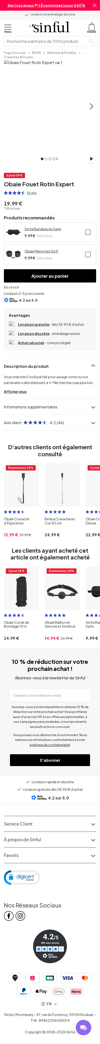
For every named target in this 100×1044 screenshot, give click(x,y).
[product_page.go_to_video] (91, 159)
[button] (95, 5)
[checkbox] (88, 232)
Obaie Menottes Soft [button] (41, 251)
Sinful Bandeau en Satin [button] (43, 229)
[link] (14, 52)
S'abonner (50, 760)
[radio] (6, 193)
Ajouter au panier (50, 276)
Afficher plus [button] (15, 391)
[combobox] (46, 41)
